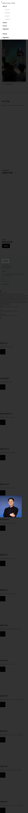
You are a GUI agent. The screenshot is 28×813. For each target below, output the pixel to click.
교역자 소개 (7, 19)
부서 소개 (5, 33)
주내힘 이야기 (6, 37)
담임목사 (7, 16)
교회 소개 (5, 6)
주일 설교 (5, 22)
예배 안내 (7, 12)
